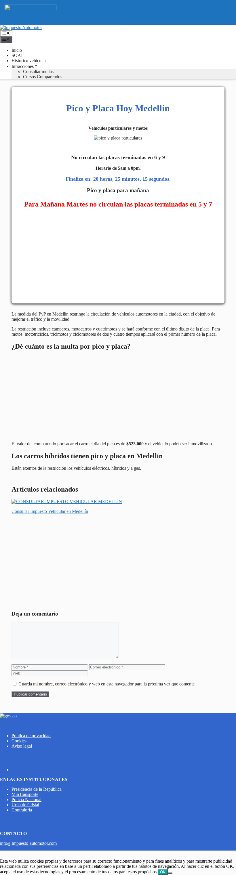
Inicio (17, 50)
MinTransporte (25, 794)
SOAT (17, 55)
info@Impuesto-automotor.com (28, 843)
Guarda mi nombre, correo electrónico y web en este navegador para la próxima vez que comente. (107, 683)
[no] (170, 873)
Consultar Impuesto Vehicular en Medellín (50, 511)
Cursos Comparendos (42, 76)
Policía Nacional (26, 799)
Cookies (19, 740)
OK (162, 872)
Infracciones (23, 66)
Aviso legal (22, 746)
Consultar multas (38, 71)
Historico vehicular (29, 60)
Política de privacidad (31, 735)
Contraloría (22, 809)
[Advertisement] (118, 255)
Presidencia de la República (37, 789)
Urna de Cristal (25, 804)
